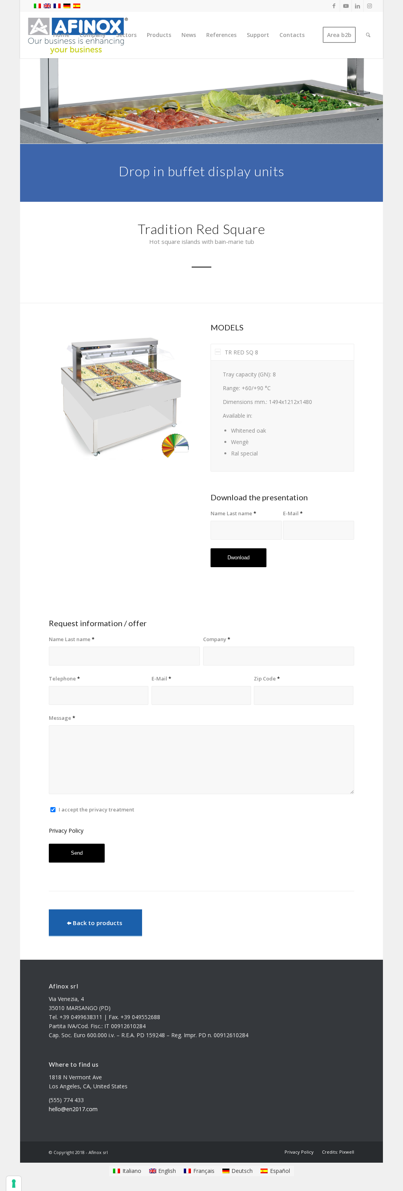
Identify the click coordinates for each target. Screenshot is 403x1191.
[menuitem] (61, 35)
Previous (66, 395)
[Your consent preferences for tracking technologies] (13, 1183)
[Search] (368, 35)
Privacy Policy (66, 830)
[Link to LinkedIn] (357, 6)
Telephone (64, 678)
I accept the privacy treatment (96, 809)
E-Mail (293, 513)
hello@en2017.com (73, 1109)
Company (216, 639)
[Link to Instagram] (369, 6)
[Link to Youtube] (345, 6)
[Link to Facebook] (334, 6)
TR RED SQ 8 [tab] (241, 352)
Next (175, 395)
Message (62, 717)
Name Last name (233, 513)
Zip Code (267, 678)
